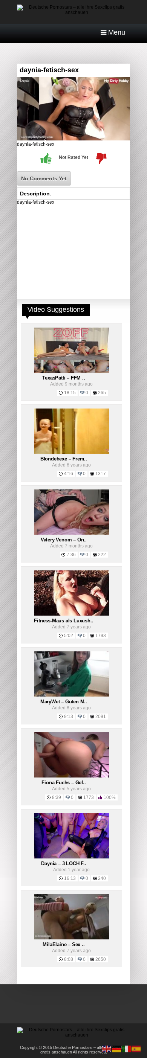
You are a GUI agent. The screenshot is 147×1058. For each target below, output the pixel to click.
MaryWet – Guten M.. (63, 701)
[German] (117, 1048)
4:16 (68, 473)
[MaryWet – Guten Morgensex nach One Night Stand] (71, 695)
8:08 (68, 959)
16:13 (70, 878)
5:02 (68, 635)
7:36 (71, 554)
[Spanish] (136, 1048)
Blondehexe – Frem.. (63, 459)
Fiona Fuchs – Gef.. (63, 782)
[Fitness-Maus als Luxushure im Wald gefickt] (71, 614)
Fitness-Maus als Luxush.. (63, 621)
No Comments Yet (44, 178)
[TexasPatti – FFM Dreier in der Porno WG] (71, 371)
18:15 (70, 392)
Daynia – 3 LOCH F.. (63, 863)
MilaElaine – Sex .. (63, 944)
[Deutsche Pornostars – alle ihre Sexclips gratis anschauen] (73, 12)
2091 (100, 716)
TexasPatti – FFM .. (63, 378)
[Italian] (127, 1048)
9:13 (68, 716)
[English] (107, 1048)
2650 (100, 959)
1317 (100, 473)
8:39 (56, 797)
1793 (100, 635)
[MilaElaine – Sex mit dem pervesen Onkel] (71, 938)
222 (102, 554)
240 (102, 878)
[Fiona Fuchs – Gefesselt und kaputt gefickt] (71, 776)
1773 (88, 797)
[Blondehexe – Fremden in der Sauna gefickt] (71, 452)
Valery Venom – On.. (64, 540)
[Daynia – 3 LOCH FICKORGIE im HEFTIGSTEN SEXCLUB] (71, 857)
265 (102, 392)
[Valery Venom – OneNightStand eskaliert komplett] (71, 533)
